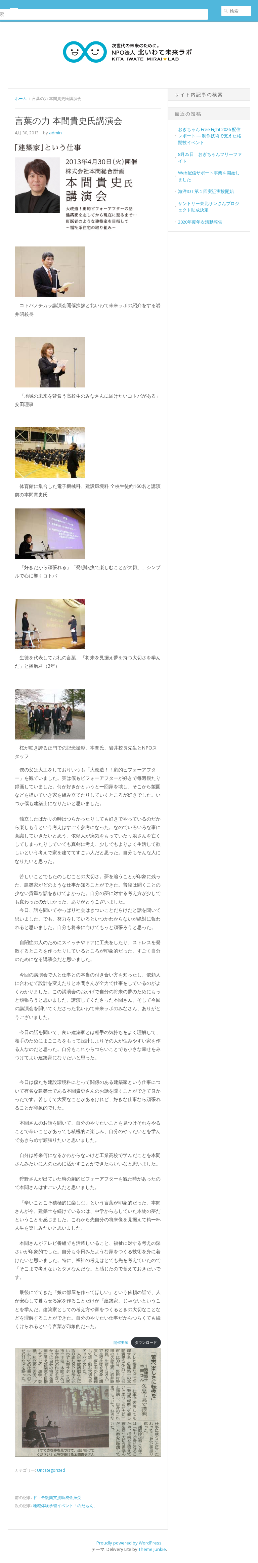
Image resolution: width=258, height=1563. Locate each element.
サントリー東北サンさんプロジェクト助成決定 (208, 206)
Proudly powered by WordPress (129, 1543)
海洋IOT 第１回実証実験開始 (206, 191)
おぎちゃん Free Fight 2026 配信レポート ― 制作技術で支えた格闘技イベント (209, 135)
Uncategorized (51, 1470)
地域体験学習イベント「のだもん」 (65, 1505)
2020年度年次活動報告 (200, 222)
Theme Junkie (152, 1549)
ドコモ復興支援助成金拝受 (57, 1497)
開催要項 (121, 1342)
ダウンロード (146, 1342)
